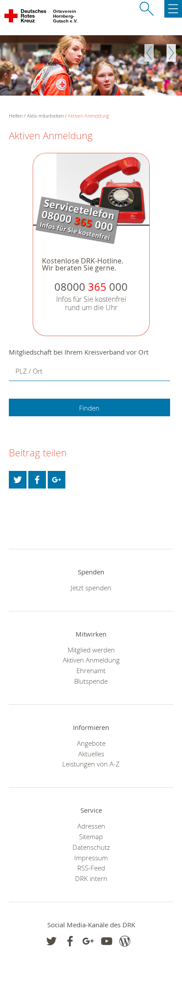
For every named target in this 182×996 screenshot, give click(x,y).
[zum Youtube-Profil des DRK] (106, 941)
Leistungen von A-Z (91, 763)
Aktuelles (91, 753)
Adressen (91, 826)
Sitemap (91, 836)
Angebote (91, 743)
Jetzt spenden (91, 587)
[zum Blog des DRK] (124, 941)
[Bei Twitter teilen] (18, 480)
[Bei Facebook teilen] (37, 480)
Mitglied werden (91, 649)
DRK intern (91, 878)
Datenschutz (91, 847)
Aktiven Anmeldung (88, 115)
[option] (91, 65)
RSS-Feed (91, 867)
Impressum (91, 857)
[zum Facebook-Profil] (51, 941)
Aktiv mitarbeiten (45, 115)
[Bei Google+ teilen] (56, 480)
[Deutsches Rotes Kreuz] (26, 17)
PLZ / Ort (28, 371)
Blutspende (91, 681)
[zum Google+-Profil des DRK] (88, 941)
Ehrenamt (91, 670)
